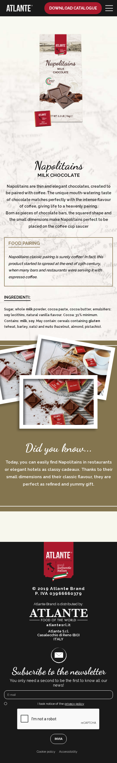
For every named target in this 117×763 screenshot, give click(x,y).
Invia (59, 738)
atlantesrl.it (58, 625)
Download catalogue (73, 8)
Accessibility (68, 751)
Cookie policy (46, 751)
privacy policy (74, 704)
